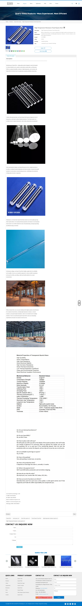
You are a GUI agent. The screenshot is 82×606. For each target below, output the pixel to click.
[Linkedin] (68, 604)
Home (18, 3)
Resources (7, 587)
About (31, 3)
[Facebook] (65, 604)
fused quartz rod (16, 518)
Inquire (42, 48)
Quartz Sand (20, 594)
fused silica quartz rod (25, 518)
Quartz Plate (20, 580)
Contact (56, 3)
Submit (59, 597)
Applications (38, 3)
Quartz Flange (20, 590)
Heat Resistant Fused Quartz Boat (49, 567)
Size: (35, 43)
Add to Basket (42, 51)
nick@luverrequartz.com (14, 499)
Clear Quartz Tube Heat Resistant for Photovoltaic (16, 567)
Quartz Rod (8, 518)
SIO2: (36, 39)
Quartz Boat (20, 587)
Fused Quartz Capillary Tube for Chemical (32, 567)
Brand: (36, 37)
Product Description (10, 56)
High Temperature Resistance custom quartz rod (15, 521)
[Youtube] (72, 604)
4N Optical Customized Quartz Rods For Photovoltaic (66, 567)
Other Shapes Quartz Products (23, 592)
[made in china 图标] (44, 597)
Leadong (45, 603)
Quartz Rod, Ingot (21, 583)
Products (24, 3)
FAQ (45, 3)
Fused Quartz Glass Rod (36, 518)
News (51, 3)
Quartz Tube (20, 578)
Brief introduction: (37, 33)
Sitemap (36, 603)
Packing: (36, 41)
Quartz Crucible (21, 585)
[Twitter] (70, 604)
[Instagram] (75, 604)
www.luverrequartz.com (15, 501)
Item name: (37, 30)
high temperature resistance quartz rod (50, 518)
